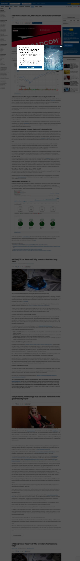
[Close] (61, 46)
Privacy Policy (21, 64)
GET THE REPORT (30, 67)
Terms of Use (35, 63)
